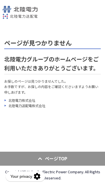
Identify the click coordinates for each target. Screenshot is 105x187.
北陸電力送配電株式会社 (26, 105)
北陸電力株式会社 (21, 100)
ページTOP (56, 158)
